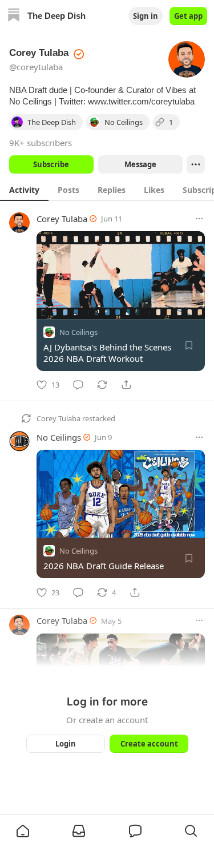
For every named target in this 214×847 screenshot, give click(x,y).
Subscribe (51, 164)
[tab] (24, 189)
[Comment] (78, 385)
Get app (188, 16)
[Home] (14, 16)
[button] (23, 831)
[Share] (126, 385)
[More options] (199, 218)
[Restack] (102, 385)
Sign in (145, 16)
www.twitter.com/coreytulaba (141, 101)
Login (65, 744)
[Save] (189, 345)
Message (140, 164)
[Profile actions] (196, 164)
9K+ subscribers (40, 142)
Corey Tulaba (62, 218)
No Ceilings (78, 332)
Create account (148, 744)
